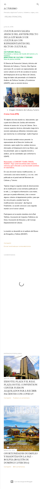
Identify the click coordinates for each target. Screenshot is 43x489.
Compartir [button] (7, 243)
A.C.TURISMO (10, 8)
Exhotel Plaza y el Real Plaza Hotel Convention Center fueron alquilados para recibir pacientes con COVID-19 (20, 387)
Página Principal (13, 17)
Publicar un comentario (21, 398)
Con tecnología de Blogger (23, 481)
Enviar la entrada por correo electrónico (17, 246)
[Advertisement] (21, 332)
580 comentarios (19, 467)
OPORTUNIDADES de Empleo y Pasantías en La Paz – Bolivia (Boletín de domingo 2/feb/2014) (21, 458)
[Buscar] (37, 3)
